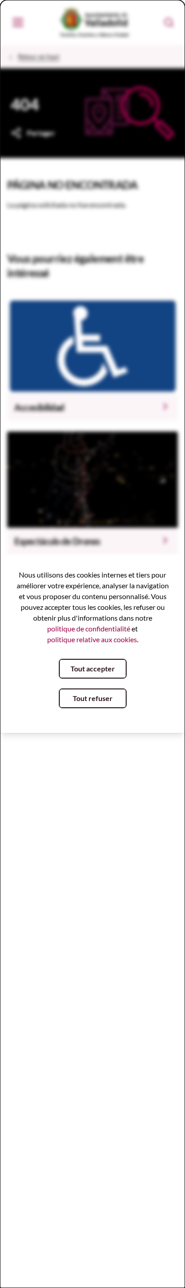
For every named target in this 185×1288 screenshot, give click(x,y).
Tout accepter (92, 668)
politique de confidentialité (88, 628)
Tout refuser (93, 698)
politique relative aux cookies (92, 639)
